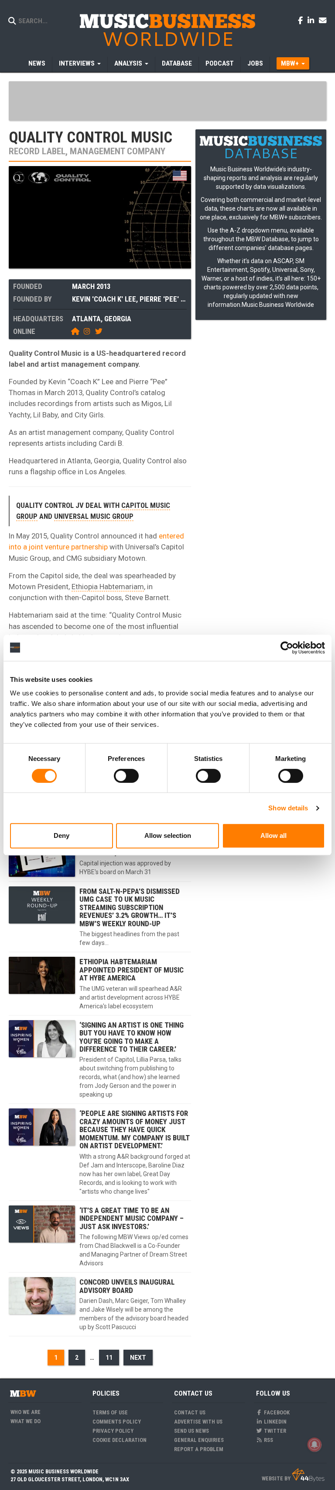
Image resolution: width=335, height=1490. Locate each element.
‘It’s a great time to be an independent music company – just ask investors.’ (131, 1218)
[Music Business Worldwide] (167, 29)
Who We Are (25, 1412)
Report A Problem (198, 1449)
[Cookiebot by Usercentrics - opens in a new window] (287, 647)
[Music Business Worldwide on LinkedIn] (312, 20)
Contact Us (189, 1412)
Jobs (255, 63)
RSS (268, 1440)
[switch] (126, 776)
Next (138, 1357)
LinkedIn (275, 1421)
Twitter (274, 1430)
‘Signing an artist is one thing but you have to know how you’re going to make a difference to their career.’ (131, 1037)
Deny (61, 835)
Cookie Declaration (119, 1440)
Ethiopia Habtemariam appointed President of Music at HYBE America (131, 969)
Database (177, 63)
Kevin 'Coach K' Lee (104, 299)
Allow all (273, 835)
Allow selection (167, 835)
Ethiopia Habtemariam (108, 586)
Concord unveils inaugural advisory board (126, 1286)
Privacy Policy (112, 1430)
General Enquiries (199, 1440)
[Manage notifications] (314, 1445)
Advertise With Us (198, 1421)
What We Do (25, 1421)
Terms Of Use (110, 1412)
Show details (288, 808)
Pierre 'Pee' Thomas (174, 299)
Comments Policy (116, 1421)
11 (109, 1357)
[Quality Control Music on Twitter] (99, 331)
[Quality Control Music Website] (77, 331)
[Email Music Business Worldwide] (323, 20)
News (36, 63)
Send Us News (191, 1430)
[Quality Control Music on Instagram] (88, 331)
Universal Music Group (93, 516)
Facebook (276, 1412)
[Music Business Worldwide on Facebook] (302, 20)
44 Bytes (308, 1475)
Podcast (219, 63)
